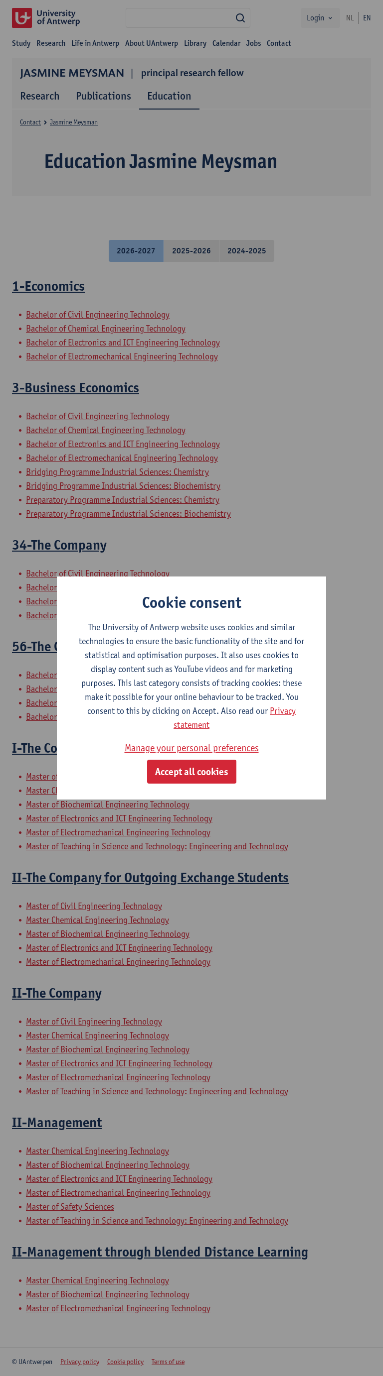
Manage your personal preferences (192, 748)
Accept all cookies (191, 772)
